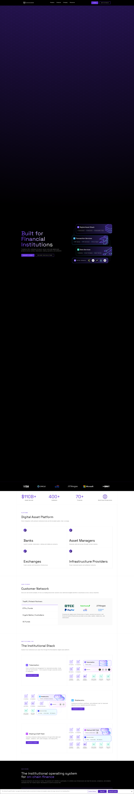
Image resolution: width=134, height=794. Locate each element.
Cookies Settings (92, 791)
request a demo (32, 675)
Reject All (102, 791)
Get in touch (105, 2)
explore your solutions (44, 255)
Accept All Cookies (113, 791)
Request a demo (28, 255)
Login (94, 2)
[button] (52, 2)
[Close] (131, 791)
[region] (67, 791)
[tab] (39, 601)
